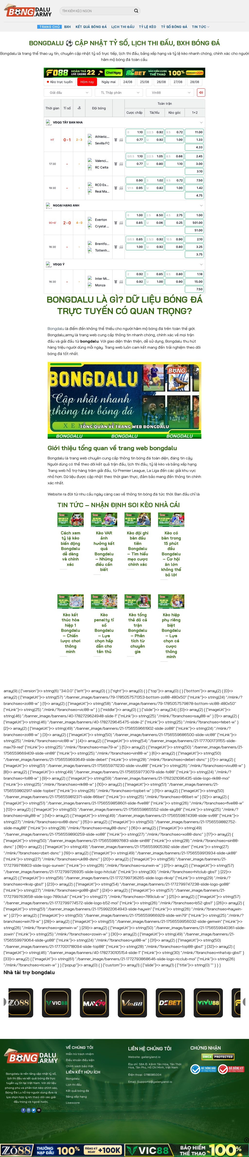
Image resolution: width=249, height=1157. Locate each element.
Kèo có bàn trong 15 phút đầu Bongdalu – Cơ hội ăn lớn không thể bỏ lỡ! (171, 553)
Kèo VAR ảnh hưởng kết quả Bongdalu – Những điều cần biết (104, 551)
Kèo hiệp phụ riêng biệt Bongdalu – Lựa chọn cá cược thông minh (171, 635)
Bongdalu (56, 328)
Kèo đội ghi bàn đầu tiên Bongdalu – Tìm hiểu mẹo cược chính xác (137, 548)
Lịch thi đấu (73, 1084)
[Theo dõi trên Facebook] (23, 1110)
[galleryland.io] (28, 11)
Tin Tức (199, 27)
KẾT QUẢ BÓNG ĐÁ (91, 27)
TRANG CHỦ (49, 27)
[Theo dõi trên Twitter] (33, 1110)
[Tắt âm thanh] (201, 92)
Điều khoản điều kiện (80, 1060)
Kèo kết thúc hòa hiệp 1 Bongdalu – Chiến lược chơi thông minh (70, 633)
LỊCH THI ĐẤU (122, 27)
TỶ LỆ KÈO (147, 27)
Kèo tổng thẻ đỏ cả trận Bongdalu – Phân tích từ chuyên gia (137, 633)
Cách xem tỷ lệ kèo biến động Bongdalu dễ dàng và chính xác (70, 548)
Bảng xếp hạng (76, 1096)
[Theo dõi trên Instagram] (28, 1110)
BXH (67, 27)
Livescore (73, 1102)
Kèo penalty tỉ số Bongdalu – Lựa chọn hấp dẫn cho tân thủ (104, 633)
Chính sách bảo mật (79, 1066)
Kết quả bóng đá (77, 1090)
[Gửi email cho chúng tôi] (38, 1110)
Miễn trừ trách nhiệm (80, 1054)
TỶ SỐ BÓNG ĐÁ (174, 27)
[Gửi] (136, 11)
